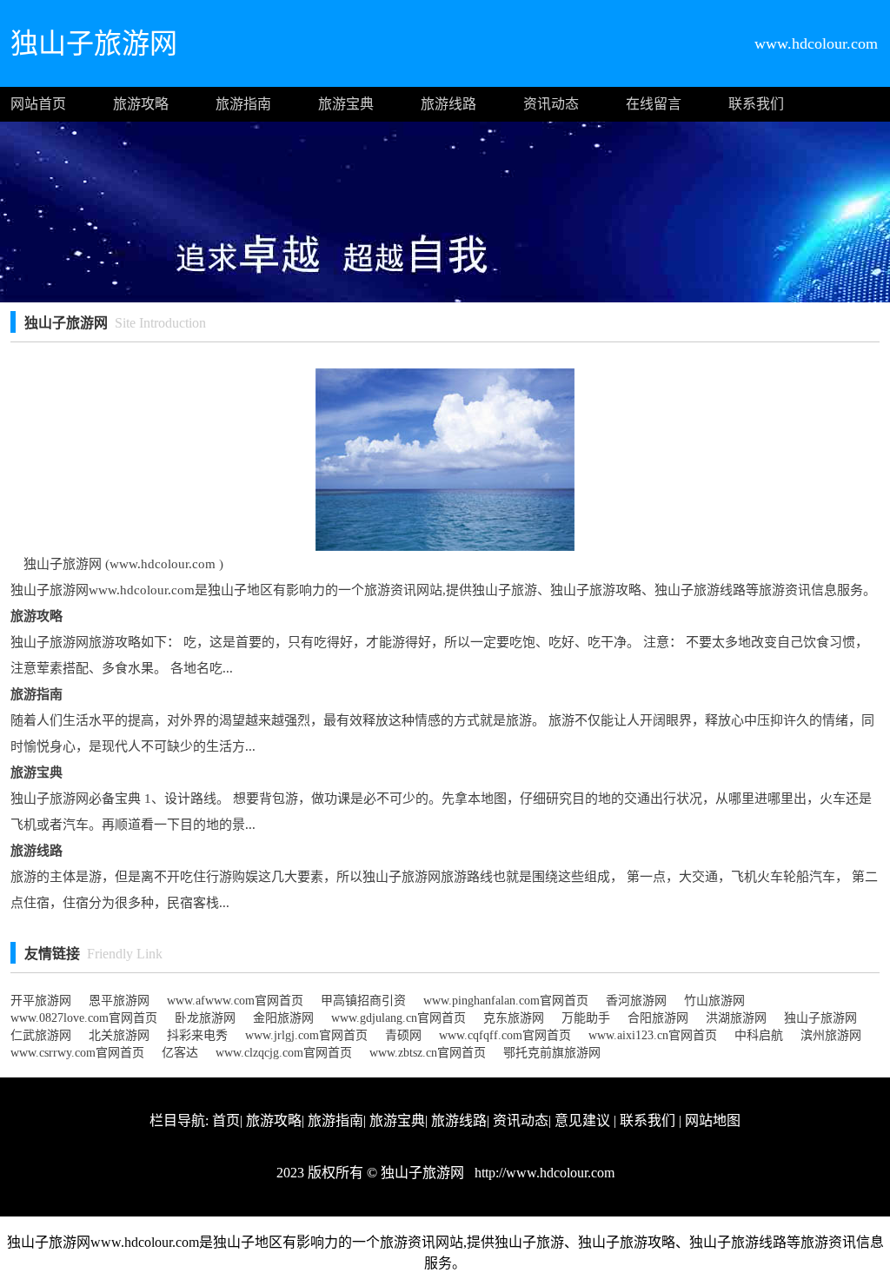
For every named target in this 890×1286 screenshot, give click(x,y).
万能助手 (585, 1017)
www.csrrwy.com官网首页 (77, 1052)
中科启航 (758, 1035)
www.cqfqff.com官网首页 (505, 1035)
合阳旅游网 (658, 1017)
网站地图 (713, 1120)
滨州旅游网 (830, 1035)
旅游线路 (448, 103)
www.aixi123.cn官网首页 (652, 1035)
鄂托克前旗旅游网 (552, 1052)
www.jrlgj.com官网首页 (306, 1035)
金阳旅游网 (283, 1017)
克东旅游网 (513, 1017)
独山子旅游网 (820, 1017)
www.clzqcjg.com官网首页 (284, 1052)
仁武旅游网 (40, 1035)
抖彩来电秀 (197, 1035)
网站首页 (38, 103)
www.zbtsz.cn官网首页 (427, 1052)
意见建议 (582, 1120)
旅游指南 (243, 103)
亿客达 (180, 1052)
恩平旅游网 (119, 1000)
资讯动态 (551, 103)
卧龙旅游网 (205, 1017)
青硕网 (403, 1035)
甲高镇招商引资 (363, 1000)
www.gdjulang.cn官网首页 (398, 1017)
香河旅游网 (636, 1000)
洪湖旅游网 (736, 1017)
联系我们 (756, 103)
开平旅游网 (40, 1000)
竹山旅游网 (714, 1000)
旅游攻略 (141, 103)
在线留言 (653, 103)
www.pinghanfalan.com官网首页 (505, 1000)
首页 (226, 1120)
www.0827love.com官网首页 (83, 1017)
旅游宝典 (346, 103)
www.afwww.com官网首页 (235, 1000)
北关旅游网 (119, 1035)
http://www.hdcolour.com (542, 1172)
